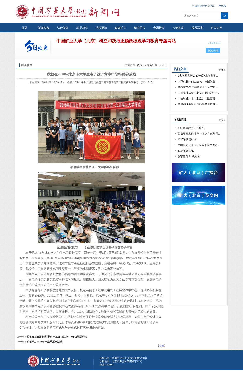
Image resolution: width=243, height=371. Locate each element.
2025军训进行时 (187, 139)
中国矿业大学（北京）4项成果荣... (198, 92)
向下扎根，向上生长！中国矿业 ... (198, 81)
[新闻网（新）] (98, 11)
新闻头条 (43, 27)
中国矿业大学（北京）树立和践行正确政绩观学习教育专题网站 (116, 40)
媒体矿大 (120, 27)
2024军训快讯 (186, 150)
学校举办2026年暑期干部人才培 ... (198, 87)
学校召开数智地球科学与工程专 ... (198, 104)
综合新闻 (62, 27)
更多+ (222, 70)
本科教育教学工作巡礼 (191, 128)
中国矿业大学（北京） (204, 6)
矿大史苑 (216, 27)
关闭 (161, 345)
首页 (24, 27)
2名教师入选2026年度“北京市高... (198, 75)
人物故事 (178, 27)
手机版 (222, 6)
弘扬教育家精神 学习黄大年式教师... (199, 133)
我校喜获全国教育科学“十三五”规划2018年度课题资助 (57, 336)
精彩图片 (139, 27)
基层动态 (82, 27)
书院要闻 (101, 27)
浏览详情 (213, 50)
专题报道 (159, 27)
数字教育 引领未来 (189, 156)
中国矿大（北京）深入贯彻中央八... (199, 145)
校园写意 (197, 27)
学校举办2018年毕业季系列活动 (44, 341)
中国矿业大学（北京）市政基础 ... (198, 98)
